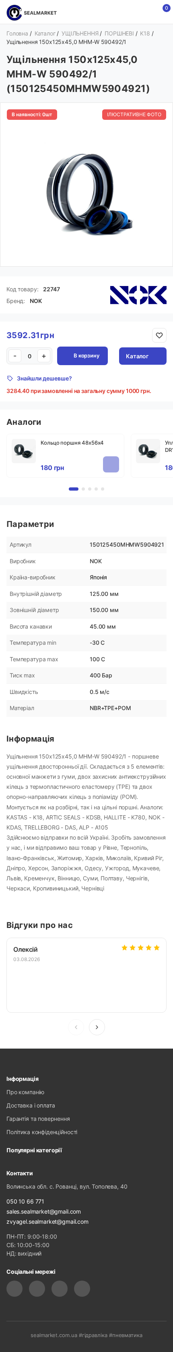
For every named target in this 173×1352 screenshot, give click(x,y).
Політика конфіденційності (41, 1131)
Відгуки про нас (39, 925)
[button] (97, 1027)
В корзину (86, 355)
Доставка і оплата (30, 1105)
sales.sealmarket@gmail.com (43, 1211)
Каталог (137, 356)
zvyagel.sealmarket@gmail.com (47, 1221)
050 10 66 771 (25, 1201)
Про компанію (25, 1092)
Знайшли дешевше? (44, 378)
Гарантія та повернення (38, 1118)
